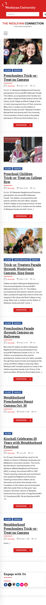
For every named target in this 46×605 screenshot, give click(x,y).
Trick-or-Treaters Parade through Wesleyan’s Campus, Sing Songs (22, 269)
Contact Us (7, 581)
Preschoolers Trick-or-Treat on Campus (21, 78)
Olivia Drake (10, 86)
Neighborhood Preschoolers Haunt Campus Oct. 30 (18, 401)
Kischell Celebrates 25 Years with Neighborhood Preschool (23, 443)
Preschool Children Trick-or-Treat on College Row (23, 178)
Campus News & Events (21, 259)
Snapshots (17, 70)
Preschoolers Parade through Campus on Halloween (19, 332)
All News (8, 70)
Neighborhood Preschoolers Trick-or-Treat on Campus (21, 529)
